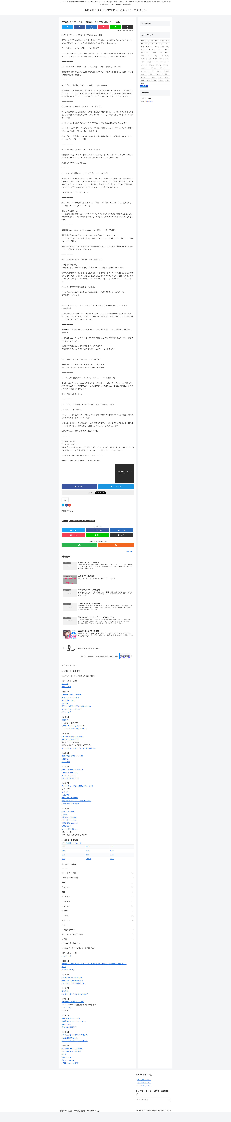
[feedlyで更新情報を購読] (79, 545)
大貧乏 (64, 967)
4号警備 (64, 814)
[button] (168, 1100)
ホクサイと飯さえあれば (79, 994)
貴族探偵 (65, 720)
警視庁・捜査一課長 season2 (72, 769)
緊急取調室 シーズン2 (70, 772)
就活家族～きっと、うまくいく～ (74, 1021)
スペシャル (97, 916)
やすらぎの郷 (66, 687)
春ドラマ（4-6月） (144, 1083)
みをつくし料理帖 (68, 811)
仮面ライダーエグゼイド (70, 697)
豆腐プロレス (66, 826)
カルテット (66, 994)
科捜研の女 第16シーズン (71, 1018)
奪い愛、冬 (74, 1038)
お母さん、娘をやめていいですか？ (75, 1035)
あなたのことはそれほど (70, 739)
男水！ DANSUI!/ (68, 1060)
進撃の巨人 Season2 (69, 817)
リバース (65, 792)
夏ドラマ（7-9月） (144, 1086)
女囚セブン (66, 795)
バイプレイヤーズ (68, 1041)
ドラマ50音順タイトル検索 (71, 843)
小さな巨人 (66, 703)
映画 (112, 859)
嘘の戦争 (65, 991)
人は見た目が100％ (69, 775)
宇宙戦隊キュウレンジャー (71, 694)
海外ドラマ (97, 920)
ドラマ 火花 (66, 712)
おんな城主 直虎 (68, 700)
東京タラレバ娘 (78, 1002)
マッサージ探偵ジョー (70, 829)
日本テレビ (97, 887)
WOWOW (97, 911)
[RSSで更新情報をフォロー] (116, 545)
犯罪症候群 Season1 (70, 823)
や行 (87, 855)
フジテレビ (97, 906)
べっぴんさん (66, 956)
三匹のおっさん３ (81, 1041)
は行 (112, 850)
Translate (151, 101)
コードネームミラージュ (70, 804)
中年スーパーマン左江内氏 (71, 1051)
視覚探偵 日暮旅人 (68, 970)
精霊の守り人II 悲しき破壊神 (72, 1049)
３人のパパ (66, 762)
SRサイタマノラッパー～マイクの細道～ (76, 801)
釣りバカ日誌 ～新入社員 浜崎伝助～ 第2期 (77, 786)
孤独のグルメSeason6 (70, 798)
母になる (65, 759)
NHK (97, 882)
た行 (63, 850)
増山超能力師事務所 (69, 1027)
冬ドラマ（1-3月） (144, 1080)
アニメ (88, 859)
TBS (97, 892)
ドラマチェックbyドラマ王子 (97, 934)
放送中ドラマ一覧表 (75, 520)
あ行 (63, 846)
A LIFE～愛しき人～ (119, 964)
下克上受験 (66, 1038)
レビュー (65, 520)
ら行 (112, 855)
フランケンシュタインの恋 (71, 709)
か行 (87, 846)
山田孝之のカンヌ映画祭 (70, 1063)
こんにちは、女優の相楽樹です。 (74, 729)
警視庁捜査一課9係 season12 (72, 756)
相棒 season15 (67, 1002)
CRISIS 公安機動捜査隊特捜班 (73, 736)
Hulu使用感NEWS (97, 930)
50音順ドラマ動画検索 (88, 520)
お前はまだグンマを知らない (72, 726)
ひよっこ (65, 684)
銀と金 (64, 1054)
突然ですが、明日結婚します (72, 977)
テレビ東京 (97, 901)
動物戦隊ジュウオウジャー (71, 964)
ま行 (63, 855)
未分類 (97, 939)
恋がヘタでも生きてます (70, 778)
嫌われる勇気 (66, 1024)
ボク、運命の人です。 (70, 820)
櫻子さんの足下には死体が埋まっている (76, 706)
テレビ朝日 (97, 897)
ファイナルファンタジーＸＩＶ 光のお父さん (79, 748)
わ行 (63, 859)
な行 (87, 850)
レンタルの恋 (66, 1008)
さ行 (112, 846)
